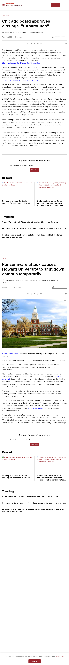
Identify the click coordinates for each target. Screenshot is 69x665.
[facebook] (28, 44)
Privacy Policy (60, 656)
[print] (66, 44)
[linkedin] (31, 44)
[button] (3, 5)
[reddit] (38, 44)
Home (4, 258)
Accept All (34, 661)
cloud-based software (36, 408)
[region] (34, 659)
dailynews (5, 15)
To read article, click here (20, 80)
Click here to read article (21, 63)
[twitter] (34, 44)
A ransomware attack (10, 354)
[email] (41, 44)
